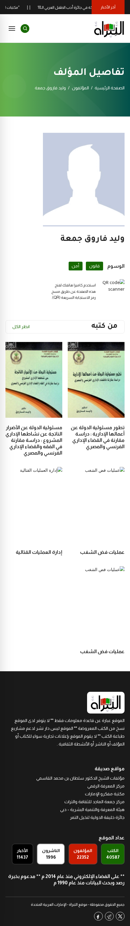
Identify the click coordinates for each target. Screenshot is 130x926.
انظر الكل (21, 326)
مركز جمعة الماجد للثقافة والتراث (94, 801)
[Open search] (25, 28)
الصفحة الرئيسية (110, 87)
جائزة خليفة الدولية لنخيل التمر (97, 817)
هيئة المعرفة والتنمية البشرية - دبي (92, 809)
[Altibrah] (109, 28)
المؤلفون (80, 87)
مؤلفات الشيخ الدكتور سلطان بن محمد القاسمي (80, 778)
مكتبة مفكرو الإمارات (105, 793)
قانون (94, 265)
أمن (75, 265)
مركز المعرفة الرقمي (106, 786)
